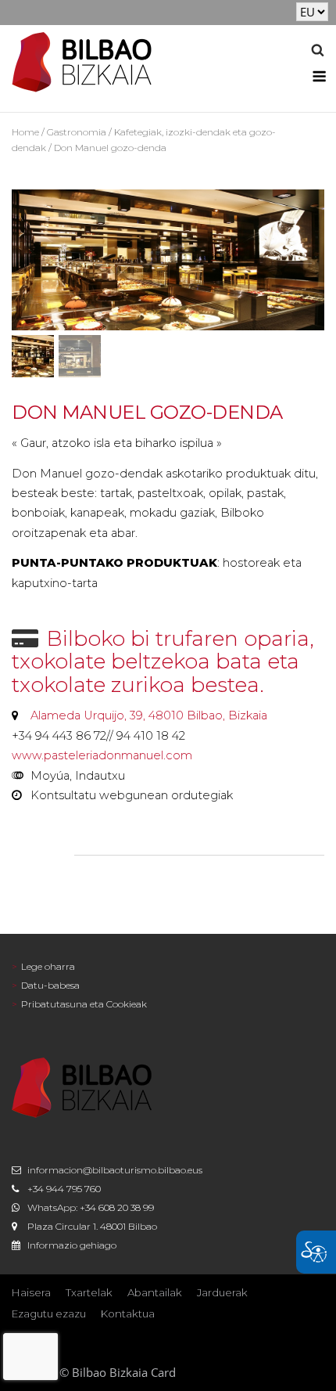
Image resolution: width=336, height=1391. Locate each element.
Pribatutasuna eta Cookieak (84, 1004)
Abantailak (154, 1292)
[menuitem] (168, 966)
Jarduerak (222, 1292)
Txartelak (89, 1292)
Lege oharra (48, 966)
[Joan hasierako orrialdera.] (82, 60)
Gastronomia (76, 132)
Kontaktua (128, 1313)
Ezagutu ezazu (49, 1313)
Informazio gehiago (71, 1245)
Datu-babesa (50, 985)
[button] (317, 52)
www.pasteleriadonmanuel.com (102, 755)
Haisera (31, 1292)
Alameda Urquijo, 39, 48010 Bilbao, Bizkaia (148, 715)
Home (25, 132)
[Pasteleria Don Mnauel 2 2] (168, 259)
